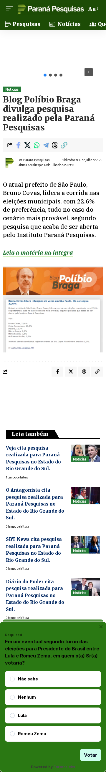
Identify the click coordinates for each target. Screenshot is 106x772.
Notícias (11, 89)
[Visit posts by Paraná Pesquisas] (9, 162)
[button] (11, 9)
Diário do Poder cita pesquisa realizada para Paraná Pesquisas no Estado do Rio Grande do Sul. (35, 595)
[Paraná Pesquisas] (50, 9)
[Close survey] (101, 626)
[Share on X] (27, 145)
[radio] (12, 679)
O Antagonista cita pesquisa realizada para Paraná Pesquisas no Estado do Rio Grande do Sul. (35, 504)
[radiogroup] (53, 706)
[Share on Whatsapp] (36, 145)
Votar (90, 755)
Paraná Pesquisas (36, 160)
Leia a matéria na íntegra (38, 252)
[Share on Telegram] (46, 145)
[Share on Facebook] (18, 145)
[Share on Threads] (55, 145)
